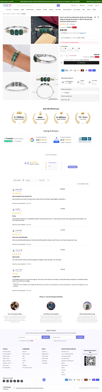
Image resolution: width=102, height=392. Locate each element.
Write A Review (72, 167)
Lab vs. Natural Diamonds (67, 354)
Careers (24, 360)
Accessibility (44, 363)
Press (23, 358)
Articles (63, 367)
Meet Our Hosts (26, 354)
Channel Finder (6, 356)
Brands (63, 363)
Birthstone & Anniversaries (67, 360)
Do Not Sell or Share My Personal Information (29, 388)
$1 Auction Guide (6, 351)
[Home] (10, 5)
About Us (24, 351)
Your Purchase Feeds (27, 367)
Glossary (63, 370)
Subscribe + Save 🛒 (7, 363)
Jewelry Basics (64, 365)
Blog (23, 356)
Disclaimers (44, 360)
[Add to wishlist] (98, 17)
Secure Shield (6, 365)
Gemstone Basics (65, 358)
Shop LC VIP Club (6, 360)
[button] (85, 33)
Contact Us (44, 351)
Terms (60, 340)
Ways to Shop (6, 358)
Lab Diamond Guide (65, 356)
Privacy (64, 340)
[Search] (58, 5)
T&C (23, 363)
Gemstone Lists (65, 351)
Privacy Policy (45, 356)
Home (62, 372)
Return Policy (45, 358)
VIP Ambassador (6, 367)
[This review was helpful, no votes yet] (26, 203)
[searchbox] (17, 180)
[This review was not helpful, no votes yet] (29, 203)
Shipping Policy (45, 354)
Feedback (24, 365)
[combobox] (37, 5)
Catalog (63, 374)
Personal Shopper (7, 354)
